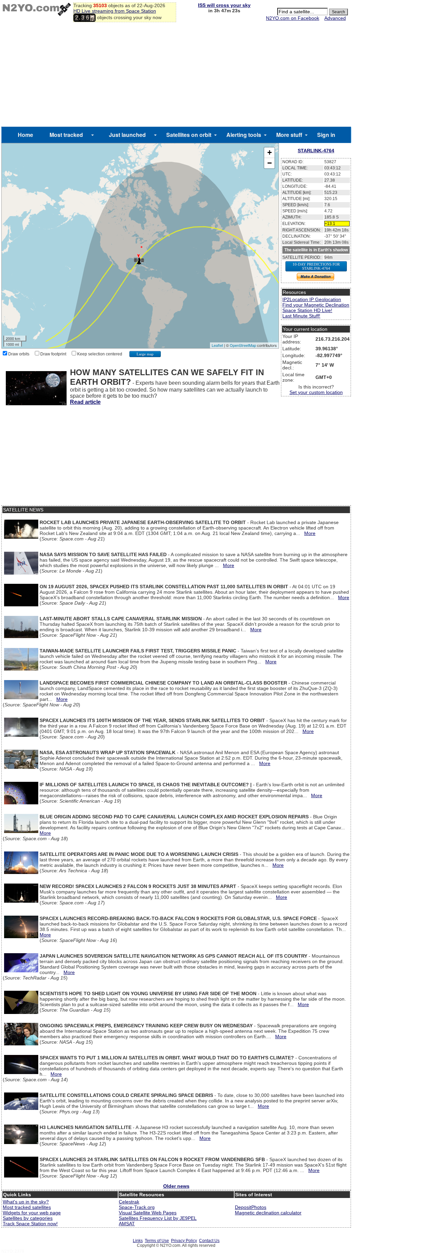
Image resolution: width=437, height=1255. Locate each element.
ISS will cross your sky (224, 5)
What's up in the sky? (26, 1201)
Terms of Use (157, 1240)
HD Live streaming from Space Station (114, 11)
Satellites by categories (28, 1218)
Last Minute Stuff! (301, 316)
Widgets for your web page (32, 1212)
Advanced (335, 18)
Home (25, 135)
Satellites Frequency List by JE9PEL (158, 1218)
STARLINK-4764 (316, 150)
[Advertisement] (176, 75)
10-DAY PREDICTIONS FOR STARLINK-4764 (316, 266)
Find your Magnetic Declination (315, 305)
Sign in (326, 135)
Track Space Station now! (30, 1223)
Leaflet (217, 345)
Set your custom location (316, 392)
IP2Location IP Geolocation (311, 299)
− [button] (269, 163)
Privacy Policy (184, 1240)
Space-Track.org (137, 1207)
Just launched (127, 135)
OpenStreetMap (243, 345)
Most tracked (66, 135)
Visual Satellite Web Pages (148, 1212)
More (309, 533)
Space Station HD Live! (307, 310)
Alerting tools (243, 135)
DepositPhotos (250, 1207)
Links (138, 1240)
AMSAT (127, 1223)
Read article (85, 402)
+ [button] (269, 152)
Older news (176, 1186)
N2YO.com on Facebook (292, 18)
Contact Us (209, 1240)
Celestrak (129, 1201)
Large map (145, 354)
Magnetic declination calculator (268, 1212)
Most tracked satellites (27, 1207)
